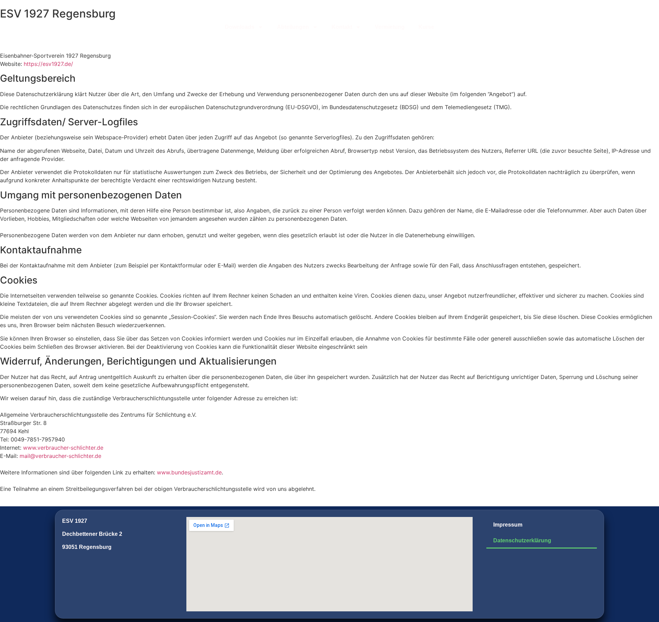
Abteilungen (293, 27)
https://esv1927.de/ (48, 63)
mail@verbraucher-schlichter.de (60, 455)
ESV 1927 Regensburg (58, 13)
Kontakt (342, 27)
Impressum (507, 525)
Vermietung (390, 27)
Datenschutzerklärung (522, 540)
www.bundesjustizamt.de (189, 472)
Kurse (426, 27)
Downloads (239, 27)
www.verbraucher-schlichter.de (63, 447)
